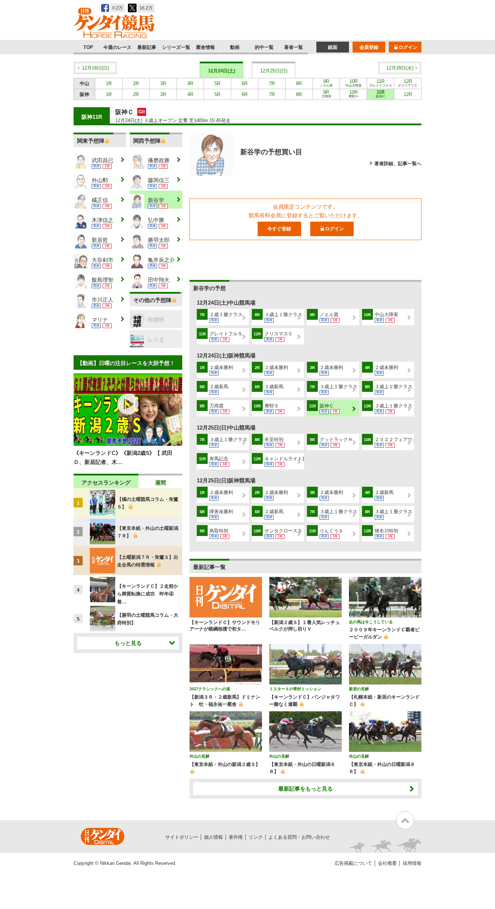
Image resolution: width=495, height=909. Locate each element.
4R (190, 83)
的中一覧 (264, 47)
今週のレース (117, 47)
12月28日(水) (399, 68)
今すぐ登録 (279, 228)
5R (217, 83)
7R (272, 83)
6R (245, 83)
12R (407, 83)
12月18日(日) (95, 68)
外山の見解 (199, 756)
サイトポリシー (181, 837)
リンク (256, 837)
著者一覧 (293, 47)
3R (163, 83)
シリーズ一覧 (176, 47)
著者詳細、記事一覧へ (397, 163)
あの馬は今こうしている (371, 622)
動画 (235, 47)
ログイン (408, 47)
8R (299, 83)
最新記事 (146, 47)
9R (326, 83)
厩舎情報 (205, 47)
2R (136, 83)
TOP (88, 47)
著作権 (236, 837)
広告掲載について (353, 863)
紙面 (332, 47)
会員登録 (368, 47)
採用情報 (412, 863)
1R (109, 83)
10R (353, 83)
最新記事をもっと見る (305, 789)
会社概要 (387, 863)
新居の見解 (359, 689)
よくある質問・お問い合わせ (299, 837)
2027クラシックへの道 (210, 689)
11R (380, 83)
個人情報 (213, 837)
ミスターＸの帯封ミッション (295, 689)
